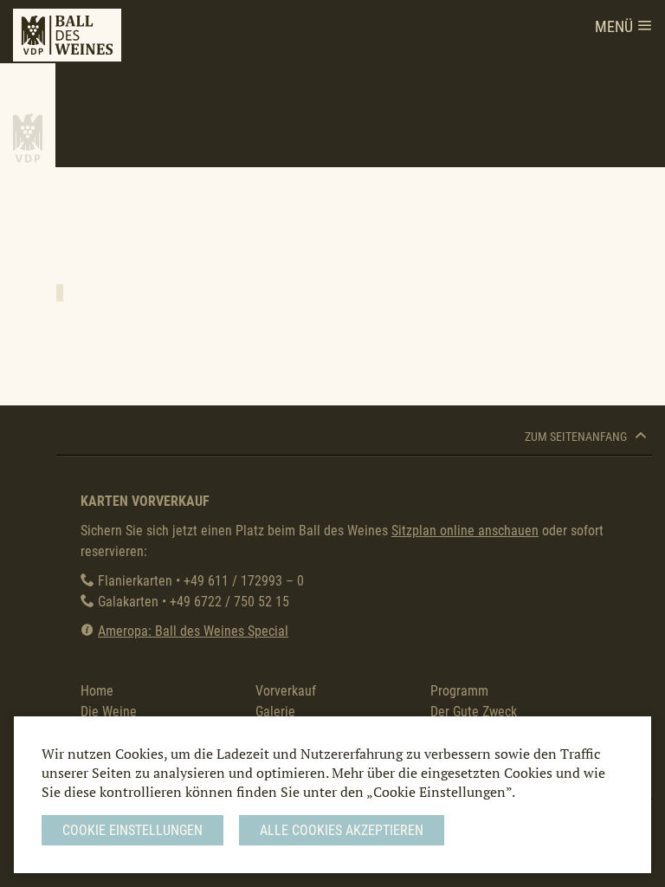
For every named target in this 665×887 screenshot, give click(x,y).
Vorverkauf (285, 691)
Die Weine (109, 711)
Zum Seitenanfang (577, 437)
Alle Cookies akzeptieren (341, 830)
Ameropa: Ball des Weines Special (193, 631)
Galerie (275, 711)
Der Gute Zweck (473, 711)
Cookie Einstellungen (132, 830)
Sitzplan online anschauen (465, 530)
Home (97, 691)
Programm (459, 691)
